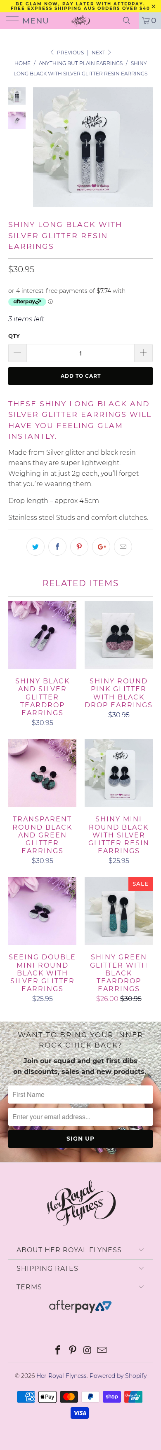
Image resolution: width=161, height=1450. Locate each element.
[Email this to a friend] (123, 547)
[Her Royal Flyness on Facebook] (58, 1351)
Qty (14, 335)
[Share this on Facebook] (57, 547)
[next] (145, 153)
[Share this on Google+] (101, 547)
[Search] (129, 20)
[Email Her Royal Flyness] (102, 1351)
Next (99, 52)
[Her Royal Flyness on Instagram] (87, 1351)
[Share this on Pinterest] (79, 547)
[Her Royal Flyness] (80, 20)
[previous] (41, 153)
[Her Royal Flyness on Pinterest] (72, 1351)
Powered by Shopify (118, 1376)
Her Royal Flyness (61, 1376)
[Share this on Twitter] (35, 547)
